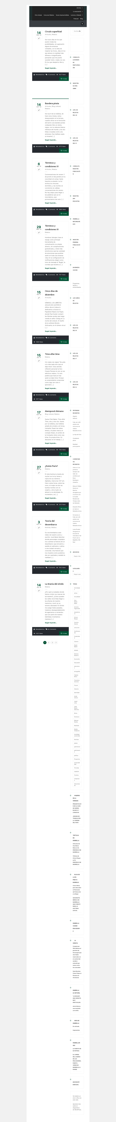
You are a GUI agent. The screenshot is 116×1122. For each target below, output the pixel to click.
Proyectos (77, 759)
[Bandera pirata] (50, 92)
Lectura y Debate (76, 15)
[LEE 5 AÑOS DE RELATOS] (77, 310)
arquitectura (77, 612)
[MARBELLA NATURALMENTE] (77, 228)
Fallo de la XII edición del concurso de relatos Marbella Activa (77, 521)
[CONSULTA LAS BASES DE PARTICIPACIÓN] (77, 72)
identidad (76, 692)
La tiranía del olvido (54, 584)
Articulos (48, 34)
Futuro (76, 685)
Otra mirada (38, 15)
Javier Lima (75, 702)
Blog (81, 18)
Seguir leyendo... (51, 68)
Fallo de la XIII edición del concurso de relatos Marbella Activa (77, 426)
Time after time (52, 354)
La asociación (77, 11)
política (76, 755)
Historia (76, 689)
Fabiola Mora (76, 675)
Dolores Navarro (76, 654)
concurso (76, 627)
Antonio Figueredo (77, 607)
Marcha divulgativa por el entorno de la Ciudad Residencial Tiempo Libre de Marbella (77, 497)
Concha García (76, 623)
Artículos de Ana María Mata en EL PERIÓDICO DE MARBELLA (77, 848)
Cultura (76, 641)
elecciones (77, 667)
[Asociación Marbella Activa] (50, 9)
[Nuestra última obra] (77, 95)
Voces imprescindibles (62, 15)
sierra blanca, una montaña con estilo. (77, 1008)
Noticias (48, 527)
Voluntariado (77, 784)
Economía (77, 659)
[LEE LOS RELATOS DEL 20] (77, 123)
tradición (76, 771)
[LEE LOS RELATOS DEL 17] (77, 366)
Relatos (54, 34)
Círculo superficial (53, 31)
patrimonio (77, 746)
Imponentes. (76, 1030)
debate (76, 650)
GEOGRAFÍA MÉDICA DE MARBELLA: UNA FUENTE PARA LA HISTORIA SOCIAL (76, 904)
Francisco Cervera (77, 680)
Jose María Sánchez (76, 708)
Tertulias (76, 768)
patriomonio (77, 751)
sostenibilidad (77, 763)
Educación (77, 662)
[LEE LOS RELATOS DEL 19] (77, 151)
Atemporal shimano (54, 411)
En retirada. (76, 1026)
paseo (76, 743)
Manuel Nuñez (76, 721)
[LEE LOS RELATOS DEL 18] (77, 338)
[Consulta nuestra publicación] (77, 181)
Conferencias (77, 631)
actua (75, 593)
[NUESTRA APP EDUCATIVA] (77, 206)
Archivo (79, 8)
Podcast (76, 18)
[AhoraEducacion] (77, 275)
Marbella (76, 725)
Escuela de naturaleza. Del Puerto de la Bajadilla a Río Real (77, 538)
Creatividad (77, 637)
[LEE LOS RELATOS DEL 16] (77, 395)
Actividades (77, 588)
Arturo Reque (76, 618)
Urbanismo (76, 779)
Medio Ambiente (77, 729)
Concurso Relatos (49, 15)
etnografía (77, 671)
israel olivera (76, 696)
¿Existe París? (51, 466)
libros (75, 713)
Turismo (76, 775)
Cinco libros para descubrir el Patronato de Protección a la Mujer (77, 890)
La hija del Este (77, 434)
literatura (76, 717)
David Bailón (75, 645)
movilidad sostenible (77, 735)
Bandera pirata (52, 103)
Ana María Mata (75, 602)
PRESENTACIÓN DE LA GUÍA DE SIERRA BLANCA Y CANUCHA (77, 808)
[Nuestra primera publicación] (77, 252)
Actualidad (77, 596)
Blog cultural (56, 106)
